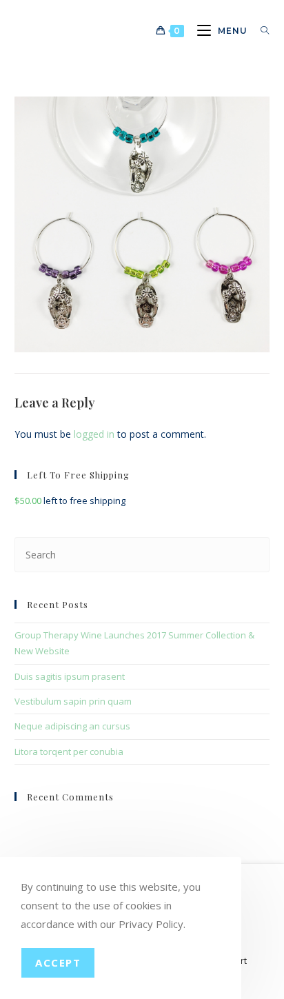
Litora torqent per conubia (68, 751)
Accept (58, 962)
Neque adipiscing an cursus (72, 726)
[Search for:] (260, 31)
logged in (94, 434)
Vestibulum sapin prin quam (73, 701)
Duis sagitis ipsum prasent (69, 676)
